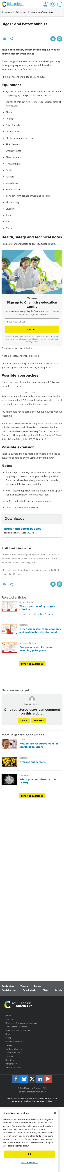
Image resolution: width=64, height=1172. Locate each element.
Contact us (8, 985)
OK (29, 1154)
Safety (58, 990)
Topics (24, 985)
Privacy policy (11, 1063)
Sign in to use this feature (47, 32)
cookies (48, 1101)
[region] (29, 1140)
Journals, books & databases (17, 1030)
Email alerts (29, 990)
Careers (8, 1045)
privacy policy (32, 342)
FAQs (45, 990)
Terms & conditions (13, 1067)
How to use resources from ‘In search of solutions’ (38, 745)
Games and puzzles (28, 643)
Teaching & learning (13, 1049)
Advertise (9, 1056)
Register (39, 720)
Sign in (23, 720)
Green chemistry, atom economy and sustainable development (40, 630)
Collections (21, 12)
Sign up (31, 329)
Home (8, 1015)
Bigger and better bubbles (22, 528)
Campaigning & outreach (16, 1026)
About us (9, 1019)
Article (22, 740)
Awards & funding (12, 1052)
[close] (62, 32)
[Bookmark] (59, 39)
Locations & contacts (14, 1041)
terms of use (53, 336)
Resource (23, 625)
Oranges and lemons (32, 761)
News (7, 1034)
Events (8, 1038)
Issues (37, 985)
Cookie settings (29, 1162)
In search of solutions (42, 12)
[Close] (55, 1113)
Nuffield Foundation (46, 614)
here (52, 243)
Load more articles (32, 663)
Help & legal (10, 1060)
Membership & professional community (21, 1023)
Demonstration (26, 602)
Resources (7, 12)
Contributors (9, 990)
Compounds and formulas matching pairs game (35, 649)
